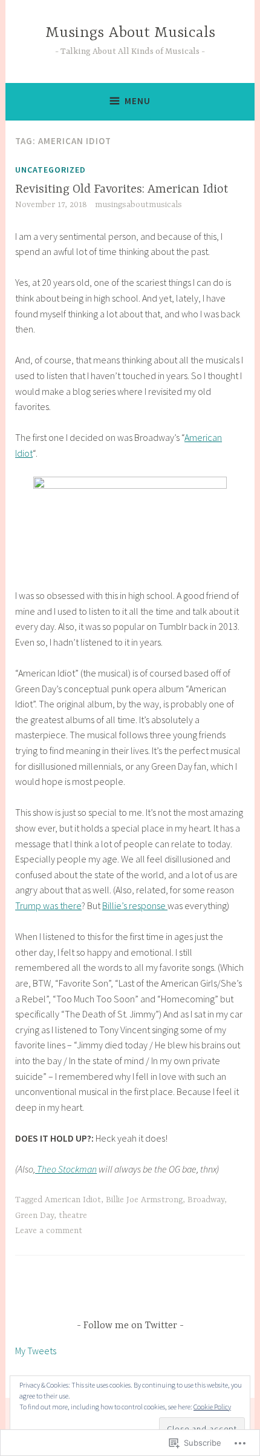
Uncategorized (50, 169)
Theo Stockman (66, 1169)
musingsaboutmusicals (138, 205)
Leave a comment (48, 1231)
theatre (73, 1215)
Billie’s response (134, 905)
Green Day (34, 1215)
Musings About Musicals (130, 33)
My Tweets (35, 1351)
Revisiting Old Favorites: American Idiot (121, 189)
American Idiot (73, 1200)
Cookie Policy (212, 1406)
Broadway (205, 1200)
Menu (138, 101)
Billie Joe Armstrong (144, 1200)
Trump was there (48, 905)
